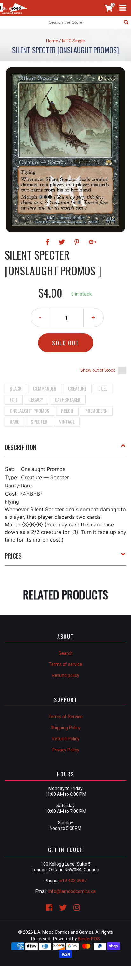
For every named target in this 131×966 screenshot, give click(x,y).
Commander (44, 388)
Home (52, 40)
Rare (14, 421)
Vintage (67, 421)
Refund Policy (65, 738)
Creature (77, 388)
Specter (39, 421)
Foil (13, 399)
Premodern (96, 410)
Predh (67, 410)
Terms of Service (65, 716)
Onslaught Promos (29, 410)
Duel (102, 388)
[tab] (65, 449)
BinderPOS (89, 938)
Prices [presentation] (13, 556)
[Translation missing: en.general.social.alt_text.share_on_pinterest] (77, 242)
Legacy (36, 399)
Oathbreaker (67, 399)
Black (15, 388)
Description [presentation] (20, 447)
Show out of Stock (97, 370)
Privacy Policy (65, 749)
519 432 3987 (73, 880)
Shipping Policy (66, 727)
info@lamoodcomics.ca (72, 891)
